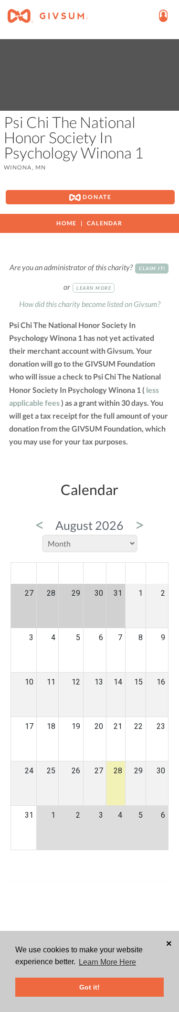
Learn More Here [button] (107, 962)
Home (66, 223)
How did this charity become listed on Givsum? (89, 303)
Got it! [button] (89, 987)
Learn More (93, 288)
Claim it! (152, 268)
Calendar (105, 223)
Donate (96, 196)
